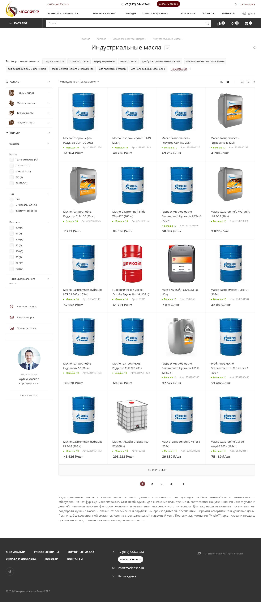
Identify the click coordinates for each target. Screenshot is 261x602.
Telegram (10, 571)
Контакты (75, 559)
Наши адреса (247, 4)
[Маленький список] (222, 82)
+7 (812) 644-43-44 (138, 4)
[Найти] (207, 23)
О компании (15, 552)
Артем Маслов (29, 379)
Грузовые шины (46, 552)
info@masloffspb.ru (57, 4)
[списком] (248, 82)
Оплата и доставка (21, 559)
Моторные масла (81, 552)
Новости (52, 559)
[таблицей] (254, 82)
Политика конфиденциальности (223, 553)
